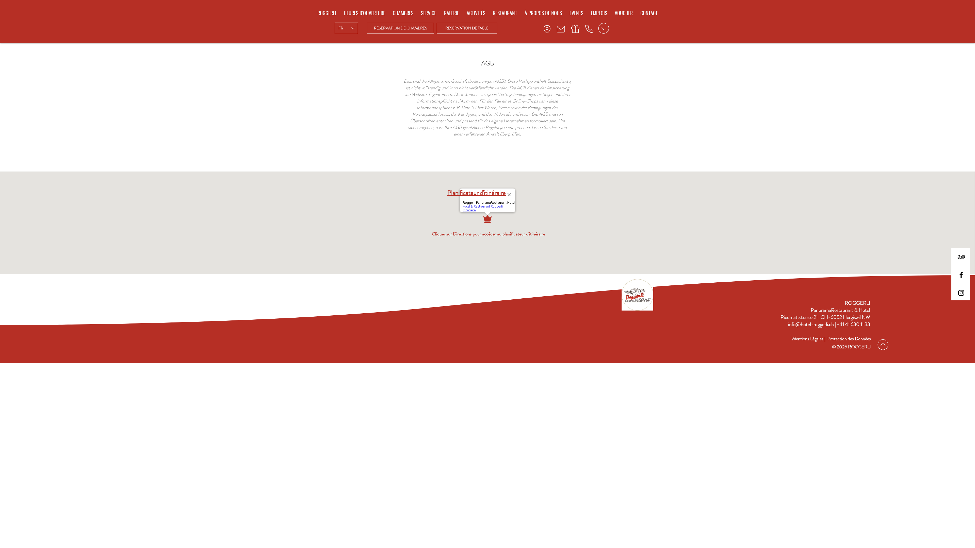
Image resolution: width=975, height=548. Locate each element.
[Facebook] (961, 275)
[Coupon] (575, 28)
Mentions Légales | (808, 338)
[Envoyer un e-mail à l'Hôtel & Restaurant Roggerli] (561, 29)
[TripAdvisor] (961, 257)
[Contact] (547, 29)
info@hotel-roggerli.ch (811, 324)
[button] (400, 28)
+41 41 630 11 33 (853, 324)
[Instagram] (961, 293)
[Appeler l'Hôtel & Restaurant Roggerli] (589, 29)
